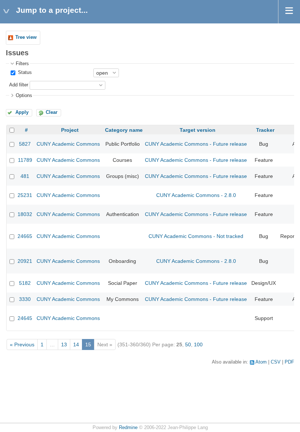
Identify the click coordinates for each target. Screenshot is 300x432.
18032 (25, 214)
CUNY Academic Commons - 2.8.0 (196, 195)
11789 (25, 160)
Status (24, 72)
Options (24, 95)
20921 (25, 261)
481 (24, 176)
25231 (25, 195)
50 (188, 344)
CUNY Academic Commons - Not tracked (196, 236)
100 (198, 344)
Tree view (26, 37)
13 (64, 344)
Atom (261, 362)
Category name (124, 130)
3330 (25, 299)
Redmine (128, 427)
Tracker (265, 130)
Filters (22, 63)
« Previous (22, 344)
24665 (25, 236)
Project (70, 130)
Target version (197, 130)
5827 (25, 144)
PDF (289, 362)
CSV (276, 362)
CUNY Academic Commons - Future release (196, 144)
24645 (25, 318)
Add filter (18, 84)
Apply (22, 112)
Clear (51, 112)
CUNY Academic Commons (68, 144)
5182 (25, 283)
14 (76, 344)
